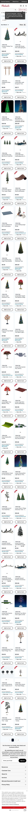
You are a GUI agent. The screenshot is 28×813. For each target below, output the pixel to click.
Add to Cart (7, 61)
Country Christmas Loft (20, 233)
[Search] (15, 9)
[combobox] (8, 10)
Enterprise (24, 1)
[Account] (23, 6)
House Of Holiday (19, 54)
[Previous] (9, 740)
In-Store (4, 20)
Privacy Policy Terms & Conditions (10, 804)
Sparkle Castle (5, 551)
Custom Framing (5, 1)
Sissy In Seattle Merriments (5, 55)
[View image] (20, 41)
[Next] (18, 740)
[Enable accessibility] (25, 810)
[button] (14, 810)
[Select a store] (21, 6)
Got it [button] (14, 807)
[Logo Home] (5, 6)
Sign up (22, 760)
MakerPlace (16, 1)
